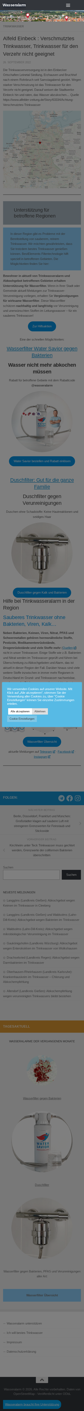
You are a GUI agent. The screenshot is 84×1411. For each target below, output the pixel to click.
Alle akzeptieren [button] (20, 711)
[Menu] (68, 5)
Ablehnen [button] (39, 711)
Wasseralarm (14, 5)
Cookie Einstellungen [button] (22, 718)
